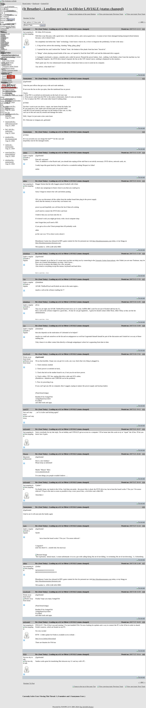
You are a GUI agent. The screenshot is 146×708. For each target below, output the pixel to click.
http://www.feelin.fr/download (45, 638)
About (2, 97)
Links (2, 22)
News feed (4, 7)
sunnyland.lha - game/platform (10, 153)
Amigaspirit (4, 38)
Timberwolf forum (7, 89)
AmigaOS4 (45, 3)
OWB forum (5, 84)
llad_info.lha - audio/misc (10, 130)
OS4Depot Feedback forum (11, 57)
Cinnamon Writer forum (9, 66)
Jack (25, 526)
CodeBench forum (7, 68)
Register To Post (29, 18)
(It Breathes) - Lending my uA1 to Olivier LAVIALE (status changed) (73, 9)
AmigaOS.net (5, 34)
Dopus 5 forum (6, 72)
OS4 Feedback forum (8, 55)
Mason (25, 454)
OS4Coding (4, 43)
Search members (5, 114)
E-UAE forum (6, 74)
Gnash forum (6, 76)
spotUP (25, 409)
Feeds (2, 5)
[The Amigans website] (8, 1)
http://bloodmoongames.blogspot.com (48, 243)
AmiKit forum (6, 64)
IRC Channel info (6, 14)
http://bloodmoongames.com (101, 241)
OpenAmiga (4, 28)
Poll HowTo (4, 107)
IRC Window (4, 16)
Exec (2, 47)
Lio (24, 279)
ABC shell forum (7, 62)
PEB (25, 654)
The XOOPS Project (86, 707)
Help (1, 105)
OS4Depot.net (5, 26)
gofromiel (26, 29)
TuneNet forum (6, 93)
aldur (25, 181)
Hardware (35, 3)
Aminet (2, 36)
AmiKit (3, 39)
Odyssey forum (6, 82)
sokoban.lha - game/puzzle (9, 161)
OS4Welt (3, 30)
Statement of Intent (6, 99)
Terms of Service (5, 101)
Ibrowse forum (6, 78)
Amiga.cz (3, 49)
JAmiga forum (6, 80)
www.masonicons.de (42, 472)
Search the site (5, 112)
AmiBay (3, 41)
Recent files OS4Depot (8, 11)
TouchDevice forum (8, 91)
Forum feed (4, 9)
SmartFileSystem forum (9, 87)
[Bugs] (12, 26)
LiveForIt (26, 354)
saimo (25, 153)
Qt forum (4, 86)
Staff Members (5, 103)
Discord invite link (6, 20)
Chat (1, 13)
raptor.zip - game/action (9, 146)
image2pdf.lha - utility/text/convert (11, 123)
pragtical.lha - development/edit (11, 138)
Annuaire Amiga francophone (105, 260)
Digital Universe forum (9, 70)
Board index (26, 3)
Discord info (4, 18)
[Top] (141, 74)
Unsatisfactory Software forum (12, 95)
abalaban (26, 253)
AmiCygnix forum (7, 61)
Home (2, 3)
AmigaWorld (4, 45)
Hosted (2, 51)
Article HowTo (5, 109)
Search (2, 111)
